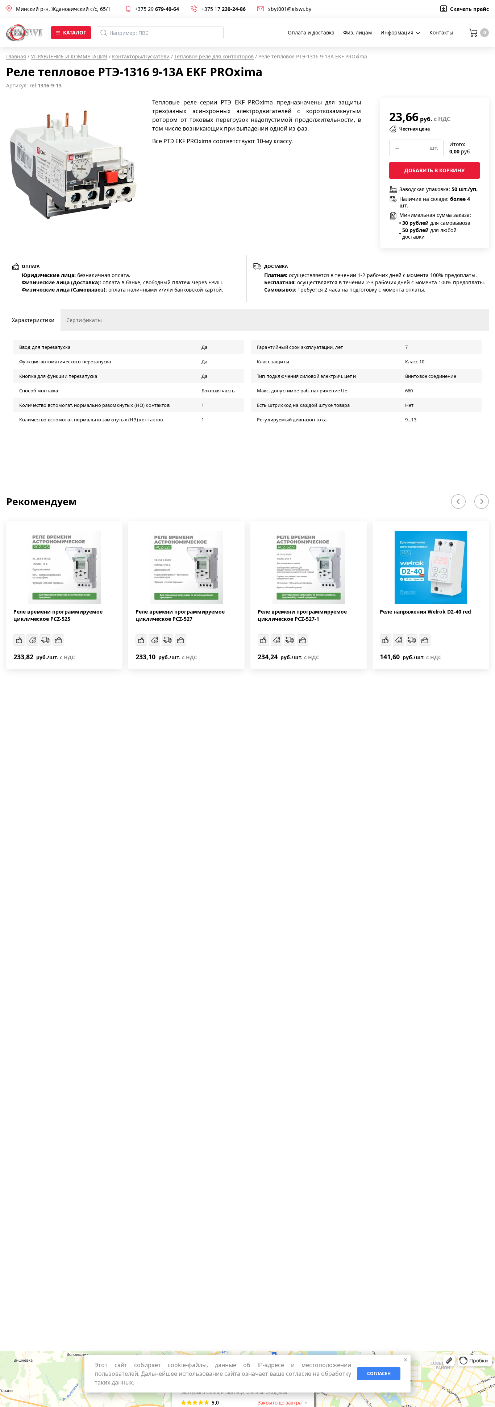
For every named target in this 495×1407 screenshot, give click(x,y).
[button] (458, 501)
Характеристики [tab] (33, 320)
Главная (16, 56)
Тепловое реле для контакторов (214, 56)
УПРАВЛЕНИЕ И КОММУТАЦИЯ (69, 56)
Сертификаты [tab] (84, 320)
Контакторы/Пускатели (141, 56)
